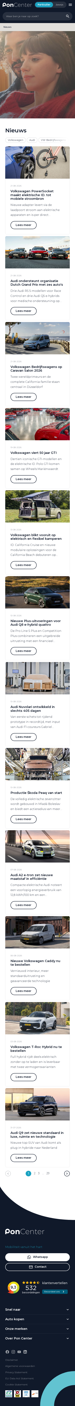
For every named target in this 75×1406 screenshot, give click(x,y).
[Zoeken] (68, 16)
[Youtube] (19, 1352)
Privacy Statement (16, 1372)
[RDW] (34, 1393)
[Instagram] (13, 1352)
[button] (67, 1173)
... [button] (43, 1173)
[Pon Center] (17, 4)
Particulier (44, 4)
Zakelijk (59, 4)
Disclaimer (11, 1359)
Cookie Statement (16, 1384)
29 (48, 1173)
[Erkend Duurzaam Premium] (8, 1393)
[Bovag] (17, 1393)
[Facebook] (7, 1352)
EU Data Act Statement (19, 1378)
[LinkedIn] (25, 1352)
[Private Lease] (26, 1393)
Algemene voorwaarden (20, 1366)
